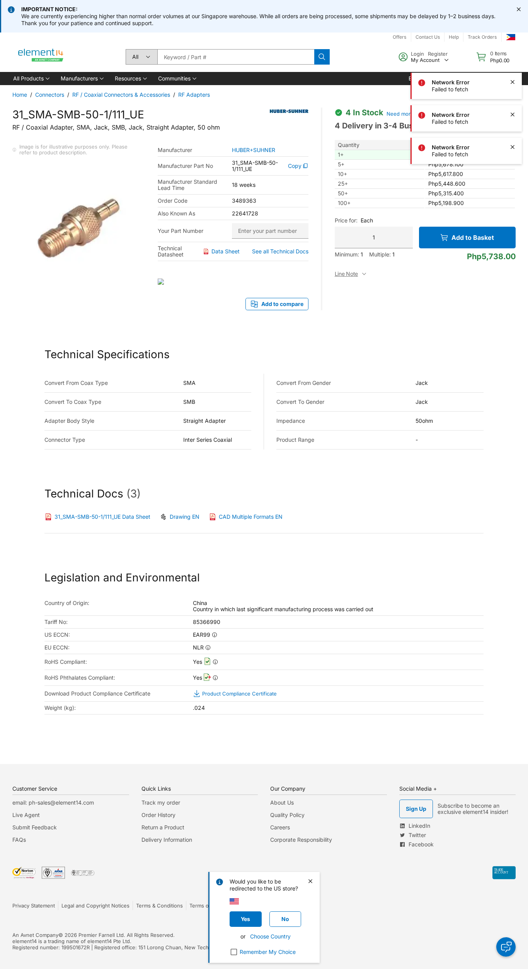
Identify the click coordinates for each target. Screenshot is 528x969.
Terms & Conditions (159, 905)
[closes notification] (518, 9)
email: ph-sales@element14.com (53, 802)
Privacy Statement (33, 905)
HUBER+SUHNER (253, 150)
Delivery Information (166, 839)
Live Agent (26, 815)
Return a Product (162, 827)
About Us (282, 802)
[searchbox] (235, 57)
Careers (280, 827)
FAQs (19, 839)
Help (454, 37)
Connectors (49, 94)
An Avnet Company (35, 935)
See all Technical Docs (280, 251)
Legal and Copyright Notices (95, 905)
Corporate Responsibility (301, 839)
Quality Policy (287, 815)
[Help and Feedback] (506, 947)
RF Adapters (194, 94)
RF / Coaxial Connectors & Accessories (121, 94)
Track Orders (482, 37)
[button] (31, 78)
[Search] (322, 57)
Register (438, 54)
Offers (399, 37)
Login (417, 54)
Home (19, 94)
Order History (158, 815)
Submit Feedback (34, 827)
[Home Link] (41, 57)
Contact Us (428, 37)
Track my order (160, 802)
